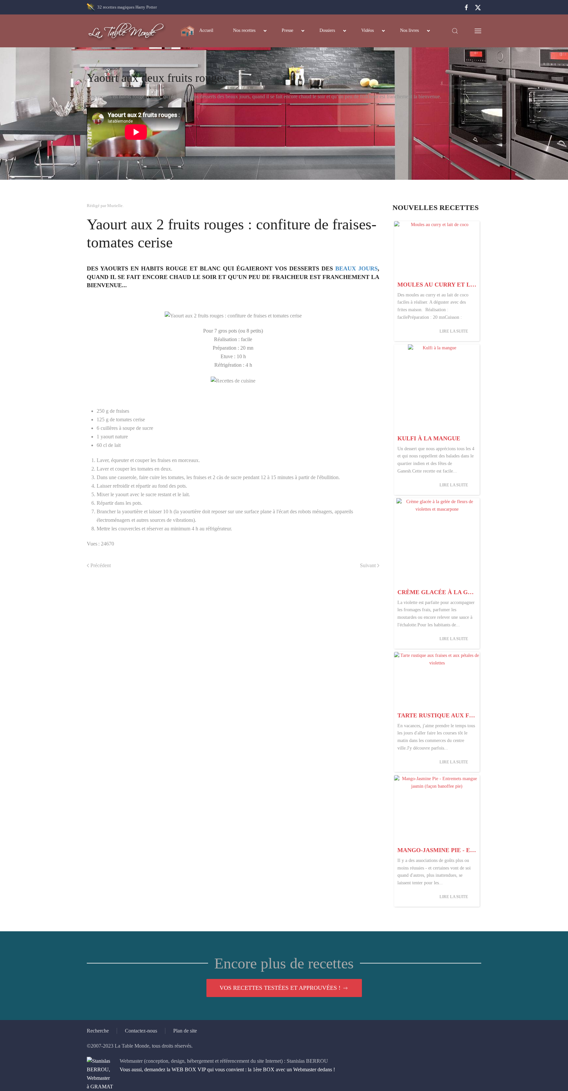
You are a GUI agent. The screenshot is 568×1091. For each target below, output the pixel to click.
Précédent (100, 565)
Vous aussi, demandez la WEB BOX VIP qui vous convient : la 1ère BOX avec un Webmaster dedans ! (227, 1069)
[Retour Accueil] (126, 30)
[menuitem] (197, 31)
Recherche (98, 1030)
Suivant (368, 565)
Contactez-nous (141, 1030)
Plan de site (185, 1030)
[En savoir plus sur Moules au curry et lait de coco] (437, 249)
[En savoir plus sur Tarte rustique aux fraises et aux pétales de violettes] (437, 680)
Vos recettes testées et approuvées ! (280, 988)
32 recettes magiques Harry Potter (127, 7)
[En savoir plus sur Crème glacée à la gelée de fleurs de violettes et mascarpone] (437, 542)
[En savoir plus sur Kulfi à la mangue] (437, 388)
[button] (455, 30)
